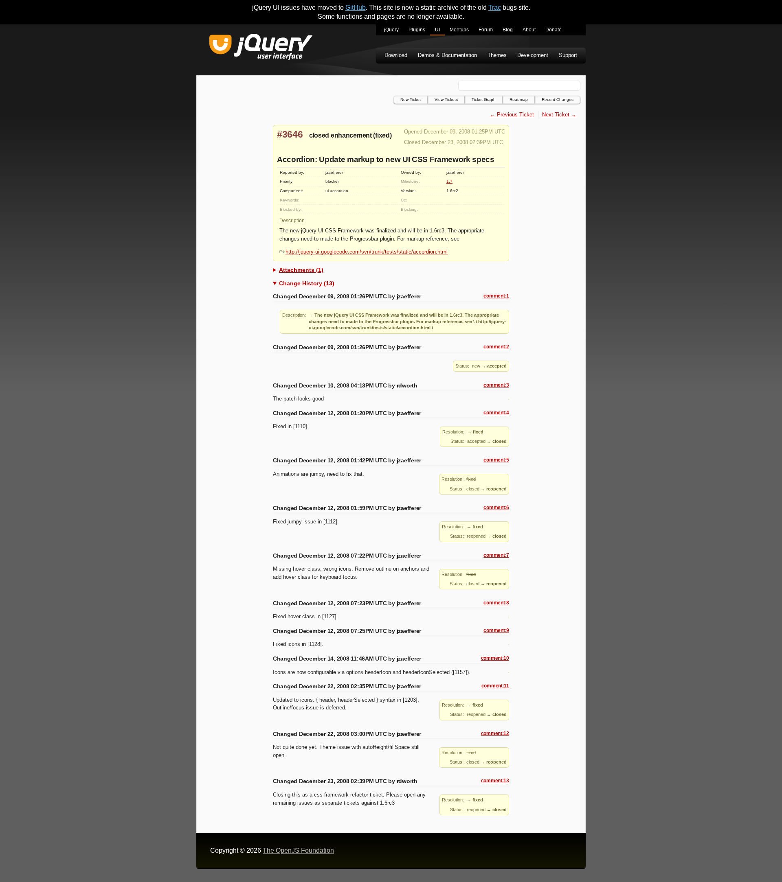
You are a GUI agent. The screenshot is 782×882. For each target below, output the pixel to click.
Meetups (459, 30)
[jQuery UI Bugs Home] (260, 48)
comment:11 (495, 686)
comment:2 (496, 347)
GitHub (355, 7)
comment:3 (496, 385)
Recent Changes (557, 99)
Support (568, 55)
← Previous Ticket (512, 115)
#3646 (290, 134)
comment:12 (495, 733)
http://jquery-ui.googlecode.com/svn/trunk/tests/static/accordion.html (367, 252)
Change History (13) (306, 283)
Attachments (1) (301, 270)
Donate (553, 30)
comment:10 (495, 658)
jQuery (391, 30)
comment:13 (495, 781)
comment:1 (496, 296)
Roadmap (519, 99)
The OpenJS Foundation (298, 850)
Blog (508, 30)
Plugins (417, 30)
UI (437, 30)
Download (395, 55)
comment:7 (496, 555)
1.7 (449, 181)
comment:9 (496, 630)
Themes (497, 55)
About (529, 30)
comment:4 (496, 413)
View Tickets (446, 99)
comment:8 (496, 603)
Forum (486, 30)
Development (532, 55)
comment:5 (496, 460)
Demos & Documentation (447, 55)
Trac (494, 7)
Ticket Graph (484, 99)
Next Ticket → (559, 115)
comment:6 (496, 507)
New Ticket (410, 99)
